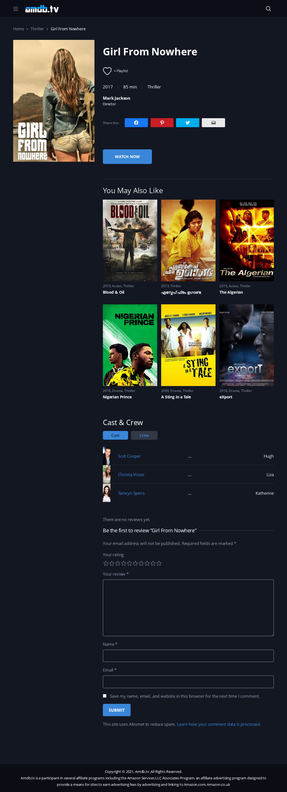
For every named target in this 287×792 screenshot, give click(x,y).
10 (159, 563)
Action (117, 286)
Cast (115, 435)
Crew (144, 435)
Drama (117, 390)
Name (110, 644)
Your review (116, 574)
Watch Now (127, 156)
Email (110, 670)
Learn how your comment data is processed (218, 724)
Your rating (113, 554)
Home (18, 28)
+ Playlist (121, 70)
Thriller (37, 28)
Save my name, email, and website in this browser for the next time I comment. (185, 696)
